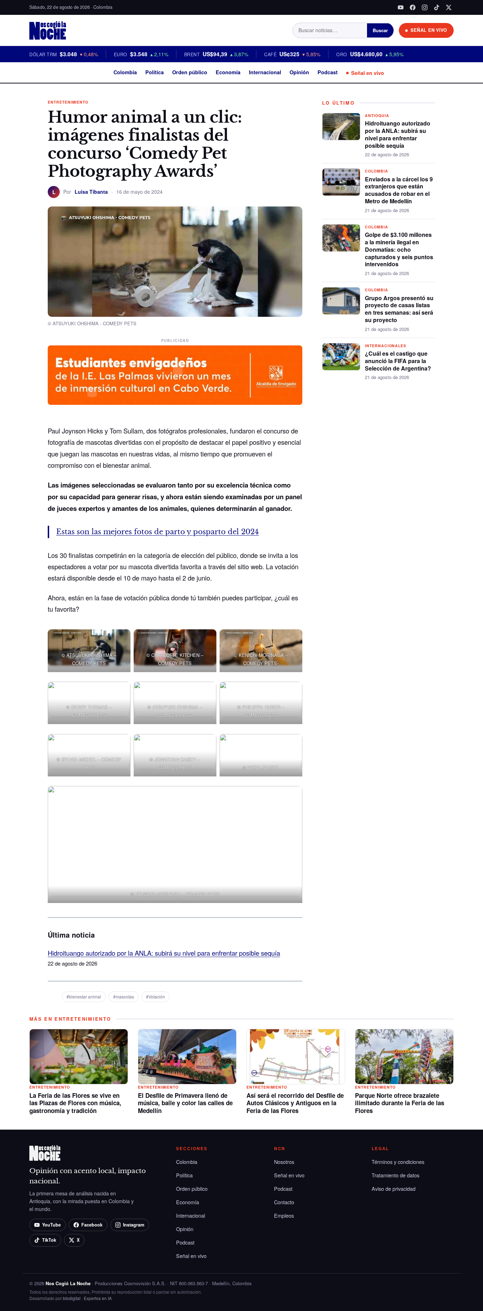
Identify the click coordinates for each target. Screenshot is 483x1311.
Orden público (189, 72)
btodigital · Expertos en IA (87, 1298)
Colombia (125, 72)
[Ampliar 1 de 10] (121, 645)
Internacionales (385, 345)
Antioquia (377, 115)
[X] (449, 7)
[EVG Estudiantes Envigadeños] (175, 375)
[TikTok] (437, 7)
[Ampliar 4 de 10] (121, 697)
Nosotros (284, 1161)
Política (154, 72)
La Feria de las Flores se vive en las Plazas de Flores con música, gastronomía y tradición (75, 1103)
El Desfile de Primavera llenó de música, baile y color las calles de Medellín (185, 1103)
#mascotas (123, 997)
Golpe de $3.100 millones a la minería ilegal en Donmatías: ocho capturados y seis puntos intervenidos (399, 249)
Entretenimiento (68, 102)
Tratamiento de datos (395, 1175)
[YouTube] (401, 7)
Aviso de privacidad (393, 1188)
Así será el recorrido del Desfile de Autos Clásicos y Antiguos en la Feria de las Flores (295, 1103)
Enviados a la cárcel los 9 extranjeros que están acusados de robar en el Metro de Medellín (399, 190)
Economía (228, 72)
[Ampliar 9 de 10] (293, 749)
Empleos (284, 1215)
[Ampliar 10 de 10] (293, 801)
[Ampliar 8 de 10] (207, 749)
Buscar (380, 30)
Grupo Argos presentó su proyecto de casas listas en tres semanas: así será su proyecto (399, 309)
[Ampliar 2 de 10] (207, 645)
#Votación (155, 997)
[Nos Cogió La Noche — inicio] (47, 30)
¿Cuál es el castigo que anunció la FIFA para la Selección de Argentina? (398, 360)
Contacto (284, 1202)
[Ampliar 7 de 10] (121, 749)
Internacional (265, 72)
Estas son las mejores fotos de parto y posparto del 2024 (157, 532)
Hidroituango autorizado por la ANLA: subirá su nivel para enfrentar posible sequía (164, 952)
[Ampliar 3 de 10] (293, 645)
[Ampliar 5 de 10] (207, 697)
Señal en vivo (367, 72)
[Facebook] (413, 7)
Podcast (328, 72)
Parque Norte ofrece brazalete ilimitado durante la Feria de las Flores (399, 1103)
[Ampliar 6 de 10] (293, 697)
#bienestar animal (83, 997)
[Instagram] (425, 7)
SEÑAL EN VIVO (429, 30)
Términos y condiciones (398, 1161)
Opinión (299, 72)
